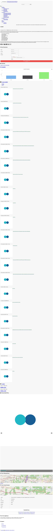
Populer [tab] (3, 84)
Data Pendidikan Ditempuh (7, 14)
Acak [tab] (2, 85)
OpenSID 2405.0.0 (7, 530)
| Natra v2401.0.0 (12, 530)
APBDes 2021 (3, 387)
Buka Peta (1, 483)
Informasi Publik (6, 19)
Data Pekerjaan (6, 15)
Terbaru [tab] (3, 83)
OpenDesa (2, 530)
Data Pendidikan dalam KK (7, 13)
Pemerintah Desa (6, 11)
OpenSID (51, 482)
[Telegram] (7, 44)
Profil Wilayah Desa (6, 8)
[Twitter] (3, 44)
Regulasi (3, 18)
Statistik (3, 67)
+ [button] (1, 475)
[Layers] (51, 476)
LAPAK (3, 21)
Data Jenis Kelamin (6, 16)
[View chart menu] (51, 69)
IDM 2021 (5, 22)
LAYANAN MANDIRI (6, 65)
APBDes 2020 (3, 390)
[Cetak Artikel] (9, 44)
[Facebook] (1, 44)
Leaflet (45, 482)
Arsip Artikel (5, 82)
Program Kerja (4, 525)
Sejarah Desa (5, 9)
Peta (2, 20)
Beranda (3, 7)
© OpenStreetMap (48, 482)
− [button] (1, 477)
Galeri (3, 383)
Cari (30, 4)
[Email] (5, 44)
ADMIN (1, 65)
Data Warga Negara (6, 17)
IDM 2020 (5, 23)
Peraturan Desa (4, 526)
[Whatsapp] (10, 44)
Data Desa (3, 12)
